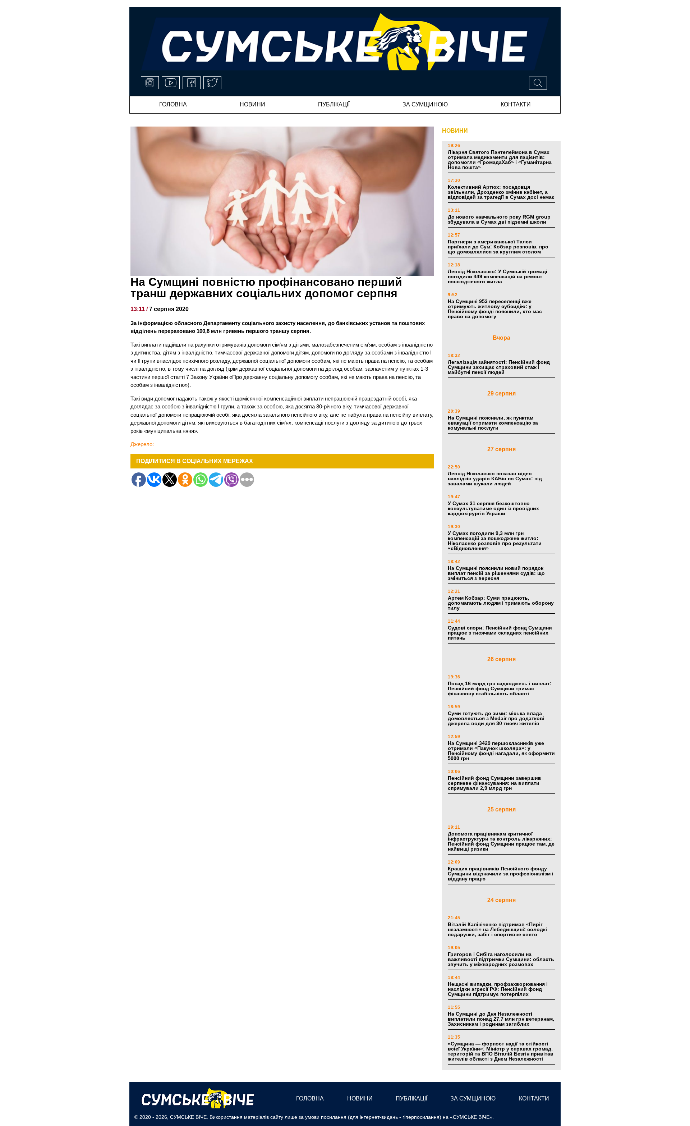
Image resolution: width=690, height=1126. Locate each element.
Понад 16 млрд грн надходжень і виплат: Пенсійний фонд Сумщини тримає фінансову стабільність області (500, 688)
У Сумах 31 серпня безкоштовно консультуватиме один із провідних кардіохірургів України (493, 508)
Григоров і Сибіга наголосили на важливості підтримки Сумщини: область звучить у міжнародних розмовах (501, 959)
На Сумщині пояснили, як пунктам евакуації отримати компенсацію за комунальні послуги (493, 423)
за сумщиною (425, 104)
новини (252, 104)
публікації (334, 104)
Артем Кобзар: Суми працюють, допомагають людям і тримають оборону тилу (501, 603)
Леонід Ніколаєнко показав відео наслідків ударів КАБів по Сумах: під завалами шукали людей (495, 478)
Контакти (516, 104)
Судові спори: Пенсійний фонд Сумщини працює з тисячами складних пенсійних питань (500, 633)
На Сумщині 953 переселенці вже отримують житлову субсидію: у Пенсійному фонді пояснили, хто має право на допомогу (495, 308)
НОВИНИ (455, 131)
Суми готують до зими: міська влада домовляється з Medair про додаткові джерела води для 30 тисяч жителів (496, 718)
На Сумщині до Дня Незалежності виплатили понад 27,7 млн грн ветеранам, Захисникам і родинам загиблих (501, 1019)
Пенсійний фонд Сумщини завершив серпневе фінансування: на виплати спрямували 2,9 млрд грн (494, 783)
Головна (173, 104)
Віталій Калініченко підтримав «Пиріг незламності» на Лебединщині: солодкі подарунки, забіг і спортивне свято (497, 929)
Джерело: (142, 444)
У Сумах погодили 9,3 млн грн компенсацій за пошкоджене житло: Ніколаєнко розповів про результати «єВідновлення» (495, 540)
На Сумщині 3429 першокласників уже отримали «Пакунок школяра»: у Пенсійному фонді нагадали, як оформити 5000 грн (501, 750)
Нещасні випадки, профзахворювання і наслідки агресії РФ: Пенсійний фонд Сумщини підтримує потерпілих (498, 989)
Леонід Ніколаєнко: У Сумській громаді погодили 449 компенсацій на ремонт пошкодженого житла (497, 276)
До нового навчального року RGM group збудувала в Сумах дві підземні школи (499, 219)
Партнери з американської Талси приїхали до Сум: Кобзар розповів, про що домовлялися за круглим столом (498, 247)
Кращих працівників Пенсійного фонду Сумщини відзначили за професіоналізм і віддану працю (500, 874)
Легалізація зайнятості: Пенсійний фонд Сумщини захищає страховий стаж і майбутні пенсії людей (499, 367)
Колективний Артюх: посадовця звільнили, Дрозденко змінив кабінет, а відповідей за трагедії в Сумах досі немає (501, 192)
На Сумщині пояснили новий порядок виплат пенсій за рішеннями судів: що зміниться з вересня (496, 573)
